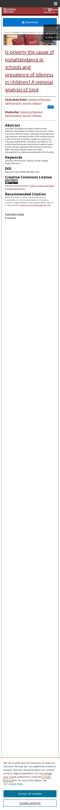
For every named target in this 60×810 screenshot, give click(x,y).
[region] (30, 783)
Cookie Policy (16, 783)
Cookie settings (30, 803)
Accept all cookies (30, 794)
